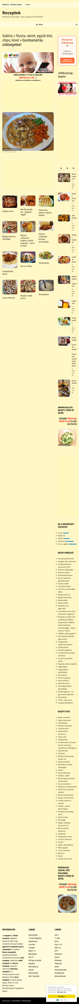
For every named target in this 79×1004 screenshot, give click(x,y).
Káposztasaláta (64, 762)
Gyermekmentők (60, 970)
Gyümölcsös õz (64, 683)
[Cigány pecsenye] (64, 194)
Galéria (7, 36)
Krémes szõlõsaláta (65, 570)
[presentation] (61, 168)
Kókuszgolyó (63, 847)
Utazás (31, 970)
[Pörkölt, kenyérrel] (64, 235)
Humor (57, 957)
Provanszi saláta (64, 586)
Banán (60, 856)
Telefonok (58, 963)
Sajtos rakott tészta (65, 845)
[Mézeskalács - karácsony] (64, 277)
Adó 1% (31, 957)
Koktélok (31, 963)
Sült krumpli (63, 817)
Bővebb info (61, 992)
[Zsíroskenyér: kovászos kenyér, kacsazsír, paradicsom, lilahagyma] (64, 338)
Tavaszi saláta (63, 583)
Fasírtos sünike (64, 572)
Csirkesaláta (44, 263)
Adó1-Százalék (33, 976)
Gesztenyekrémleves (66, 558)
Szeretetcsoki (59, 973)
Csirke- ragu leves (65, 700)
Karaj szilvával (63, 680)
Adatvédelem (16, 1001)
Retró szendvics (74, 176)
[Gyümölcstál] (64, 381)
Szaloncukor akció (65, 859)
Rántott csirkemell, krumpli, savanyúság (43, 238)
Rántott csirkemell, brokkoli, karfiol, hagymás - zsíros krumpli (27, 240)
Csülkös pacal (63, 728)
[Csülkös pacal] (64, 257)
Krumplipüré (44, 294)
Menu (41, 25)
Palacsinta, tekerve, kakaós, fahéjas (45, 212)
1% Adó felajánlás (34, 938)
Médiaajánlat (26, 1001)
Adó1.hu (58, 948)
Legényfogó (62, 667)
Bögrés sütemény (64, 597)
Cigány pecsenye (74, 197)
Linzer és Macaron (65, 839)
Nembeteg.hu (33, 967)
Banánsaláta (63, 600)
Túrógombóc (74, 320)
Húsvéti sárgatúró (65, 650)
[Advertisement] (28, 96)
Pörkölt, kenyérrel (74, 238)
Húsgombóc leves (65, 836)
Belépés (27, 4)
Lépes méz (74, 302)
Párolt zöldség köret (66, 795)
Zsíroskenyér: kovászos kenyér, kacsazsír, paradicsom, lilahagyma (67, 745)
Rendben (61, 996)
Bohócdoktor (33, 935)
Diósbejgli (62, 820)
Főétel (60, 538)
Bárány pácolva (64, 594)
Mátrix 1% (32, 951)
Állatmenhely (33, 973)
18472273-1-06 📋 (28, 77)
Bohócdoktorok (60, 976)
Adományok (32, 941)
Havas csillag (26, 266)
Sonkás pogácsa (64, 678)
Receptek (11, 12)
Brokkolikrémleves (65, 575)
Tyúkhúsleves (63, 647)
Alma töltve (62, 675)
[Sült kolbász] (64, 216)
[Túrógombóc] (64, 318)
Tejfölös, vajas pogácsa (67, 633)
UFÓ (56, 951)
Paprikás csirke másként (67, 664)
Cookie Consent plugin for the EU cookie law (61, 1000)
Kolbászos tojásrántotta (67, 786)
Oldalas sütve (7, 211)
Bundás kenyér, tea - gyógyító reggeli (26, 212)
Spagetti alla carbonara (67, 561)
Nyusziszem (62, 697)
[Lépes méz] (64, 301)
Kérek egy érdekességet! (67, 60)
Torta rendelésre (64, 784)
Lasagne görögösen (65, 703)
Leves (60, 533)
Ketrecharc (58, 954)
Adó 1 (57, 935)
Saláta (60, 770)
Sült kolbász (74, 218)
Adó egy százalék (34, 960)
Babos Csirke (63, 603)
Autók (57, 967)
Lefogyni (31, 948)
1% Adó (57, 938)
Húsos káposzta (64, 773)
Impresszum (6, 1001)
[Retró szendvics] (64, 174)
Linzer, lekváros (8, 298)
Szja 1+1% (58, 944)
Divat (56, 941)
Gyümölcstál (74, 382)
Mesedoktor (32, 954)
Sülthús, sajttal (64, 775)
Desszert (61, 541)
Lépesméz (62, 834)
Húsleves (61, 753)
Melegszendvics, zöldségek (9, 237)
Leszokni (31, 944)
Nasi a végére (63, 544)
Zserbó (60, 842)
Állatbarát (58, 960)
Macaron (61, 853)
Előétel (61, 535)
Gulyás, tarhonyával (65, 798)
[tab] (61, 168)
